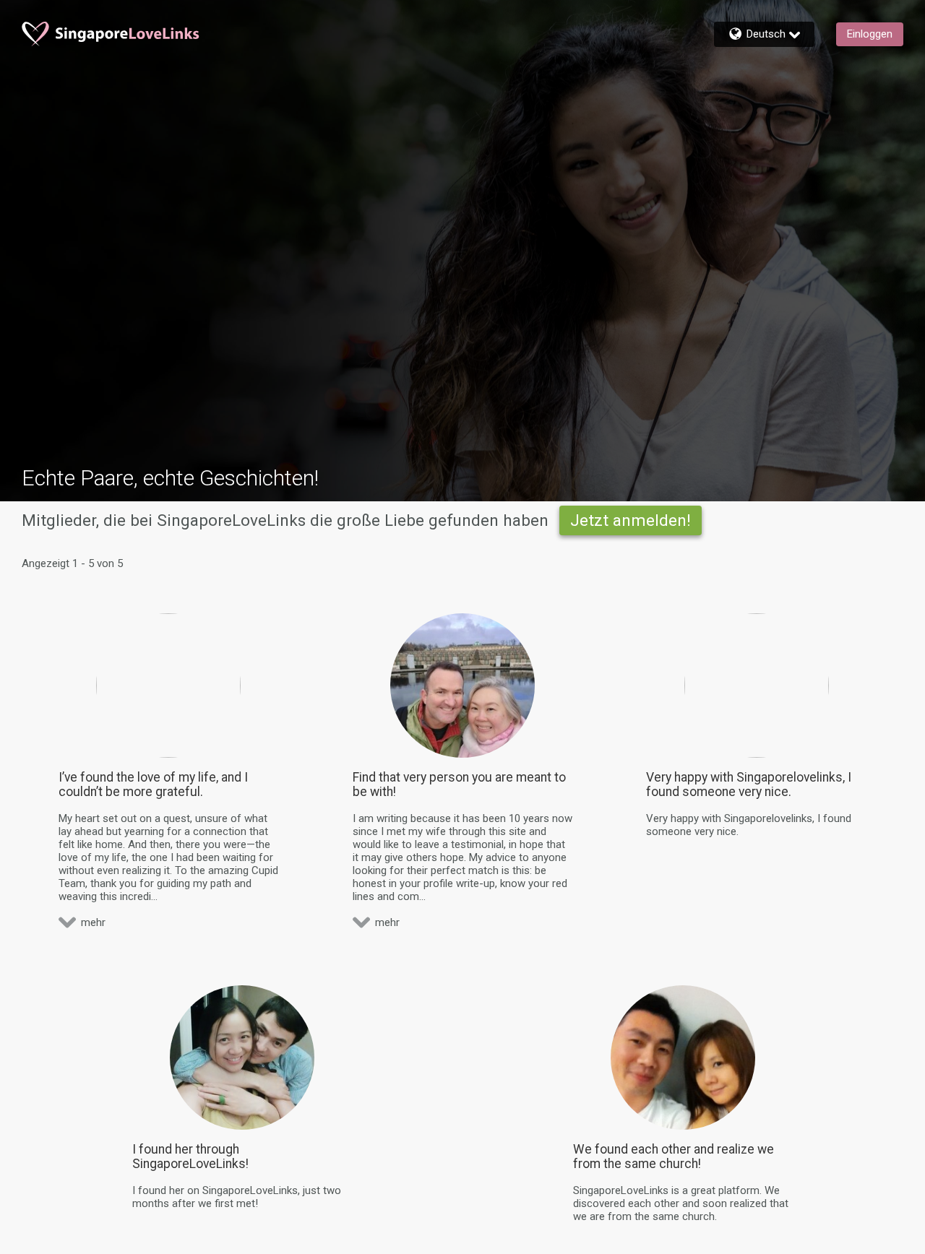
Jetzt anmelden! (630, 520)
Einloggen (869, 33)
